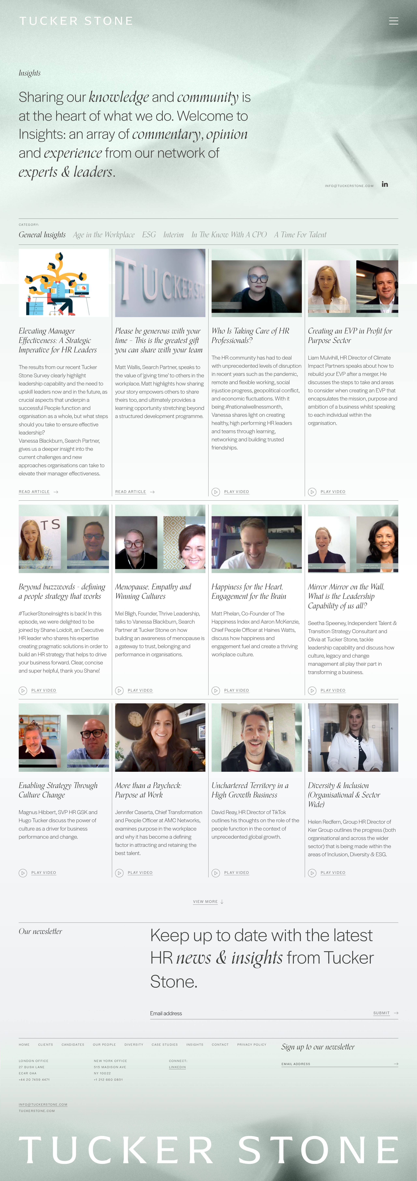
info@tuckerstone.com (349, 186)
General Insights (42, 234)
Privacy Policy (252, 1044)
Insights (194, 1044)
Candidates (73, 1044)
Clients (45, 1044)
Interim (173, 234)
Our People (104, 1044)
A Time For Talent (300, 234)
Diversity (134, 1044)
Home (24, 1044)
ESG (149, 234)
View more (205, 901)
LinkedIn (177, 1067)
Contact (220, 1044)
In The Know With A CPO (229, 234)
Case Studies (165, 1044)
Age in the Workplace (104, 234)
